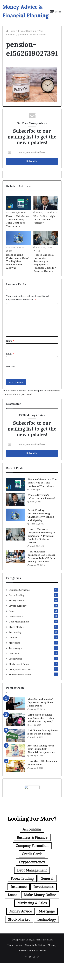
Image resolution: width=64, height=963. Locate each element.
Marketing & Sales (19, 664)
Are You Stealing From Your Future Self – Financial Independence (41, 749)
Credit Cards (15, 658)
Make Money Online (20, 674)
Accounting (15, 632)
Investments (16, 616)
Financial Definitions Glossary (40, 945)
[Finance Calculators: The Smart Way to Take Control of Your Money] (18, 203)
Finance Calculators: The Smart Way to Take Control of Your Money (18, 221)
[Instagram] (38, 957)
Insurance (14, 653)
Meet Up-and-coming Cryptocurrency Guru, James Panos (40, 702)
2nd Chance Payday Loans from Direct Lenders (42, 732)
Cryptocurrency (17, 605)
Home (11, 31)
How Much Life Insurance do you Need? (42, 763)
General (13, 637)
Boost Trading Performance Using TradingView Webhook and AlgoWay (17, 261)
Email (10, 353)
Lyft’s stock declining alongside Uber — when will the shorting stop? (40, 718)
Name (10, 341)
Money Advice (16, 600)
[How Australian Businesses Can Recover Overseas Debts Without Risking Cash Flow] (15, 556)
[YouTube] (34, 957)
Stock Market (16, 627)
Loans (12, 611)
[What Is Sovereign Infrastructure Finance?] (45, 203)
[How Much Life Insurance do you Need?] (15, 766)
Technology (15, 648)
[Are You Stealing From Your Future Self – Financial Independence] (15, 750)
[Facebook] (26, 957)
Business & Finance (19, 589)
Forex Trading (17, 595)
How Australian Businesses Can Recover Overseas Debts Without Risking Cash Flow (41, 556)
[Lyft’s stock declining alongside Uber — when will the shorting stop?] (15, 719)
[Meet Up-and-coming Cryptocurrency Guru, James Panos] (15, 703)
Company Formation (20, 669)
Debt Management (19, 621)
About (19, 945)
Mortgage (14, 642)
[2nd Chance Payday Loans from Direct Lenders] (15, 735)
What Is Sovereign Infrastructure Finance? (44, 219)
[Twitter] (30, 957)
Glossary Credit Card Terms (32, 950)
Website (10, 366)
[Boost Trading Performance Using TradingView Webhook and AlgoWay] (18, 238)
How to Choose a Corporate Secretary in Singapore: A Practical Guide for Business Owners (44, 263)
